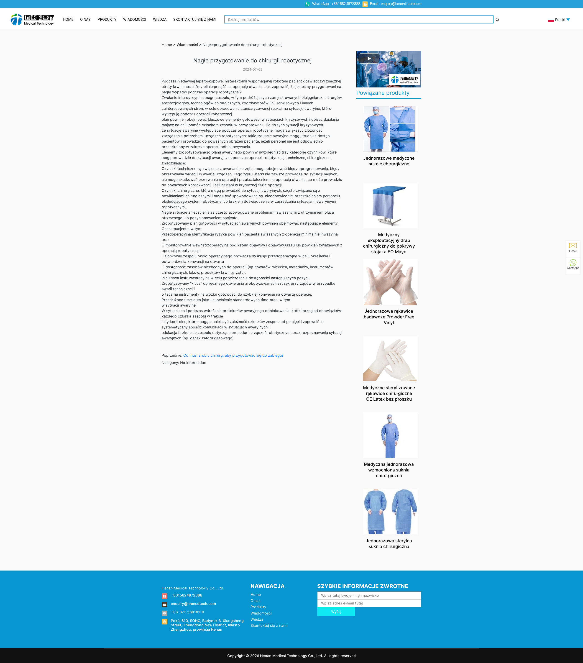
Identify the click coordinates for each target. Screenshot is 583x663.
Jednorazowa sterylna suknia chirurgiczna (389, 543)
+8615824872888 (186, 595)
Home (68, 19)
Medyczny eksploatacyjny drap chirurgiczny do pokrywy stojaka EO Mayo (389, 243)
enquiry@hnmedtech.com (193, 603)
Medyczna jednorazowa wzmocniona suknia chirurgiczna (389, 469)
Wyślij (336, 611)
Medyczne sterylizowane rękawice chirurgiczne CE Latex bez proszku (389, 393)
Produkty (106, 19)
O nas (85, 19)
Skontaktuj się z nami (194, 19)
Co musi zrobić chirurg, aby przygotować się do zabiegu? (233, 355)
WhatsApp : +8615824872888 (336, 4)
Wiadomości (134, 19)
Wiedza (159, 19)
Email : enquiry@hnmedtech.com (395, 4)
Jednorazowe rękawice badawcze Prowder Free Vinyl (389, 316)
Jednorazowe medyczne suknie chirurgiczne (388, 160)
